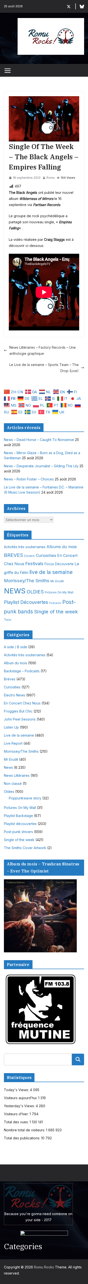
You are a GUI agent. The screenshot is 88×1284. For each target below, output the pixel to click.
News (8, 767)
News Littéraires (17, 775)
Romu (50, 177)
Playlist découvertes (20, 824)
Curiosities (46, 555)
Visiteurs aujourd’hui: (21, 1098)
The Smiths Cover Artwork (25, 848)
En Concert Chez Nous (22, 703)
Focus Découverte (59, 564)
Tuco (7, 619)
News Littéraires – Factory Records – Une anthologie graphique (42, 350)
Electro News (14, 695)
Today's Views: (17, 1090)
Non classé (13, 783)
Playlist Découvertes (26, 602)
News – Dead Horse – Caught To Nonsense (39, 440)
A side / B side (15, 647)
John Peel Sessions (20, 719)
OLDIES (35, 592)
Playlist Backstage (18, 816)
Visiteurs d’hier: (17, 1114)
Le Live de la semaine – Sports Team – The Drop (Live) (44, 368)
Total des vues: (17, 1122)
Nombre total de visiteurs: (25, 1130)
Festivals (34, 563)
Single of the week (56, 612)
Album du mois (15, 663)
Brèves (9, 679)
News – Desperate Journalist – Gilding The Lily (41, 466)
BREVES (13, 555)
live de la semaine (51, 572)
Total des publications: (22, 1138)
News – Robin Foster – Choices (29, 479)
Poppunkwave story (25, 798)
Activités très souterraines (24, 547)
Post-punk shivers (18, 832)
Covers (29, 556)
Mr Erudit (57, 581)
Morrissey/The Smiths (26, 580)
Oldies (9, 791)
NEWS (15, 591)
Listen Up (11, 727)
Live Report (13, 743)
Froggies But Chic (18, 711)
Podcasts (55, 603)
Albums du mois (61, 546)
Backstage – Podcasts (22, 671)
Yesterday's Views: (20, 1106)
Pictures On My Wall (59, 592)
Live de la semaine (19, 735)
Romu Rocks (44, 1267)
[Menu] (7, 70)
